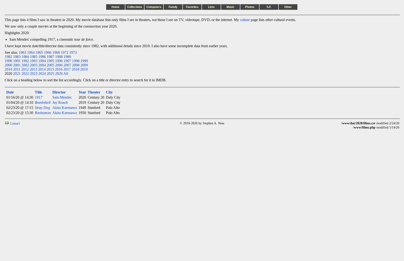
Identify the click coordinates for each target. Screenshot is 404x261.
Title (38, 92)
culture (245, 20)
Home (115, 7)
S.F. (269, 7)
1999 (84, 61)
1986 (42, 57)
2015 (50, 69)
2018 (75, 69)
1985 (33, 57)
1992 (25, 61)
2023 (33, 73)
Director (59, 92)
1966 (47, 52)
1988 (59, 57)
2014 (42, 69)
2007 (67, 65)
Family (173, 7)
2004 (42, 65)
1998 (75, 61)
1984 (25, 57)
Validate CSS (332, 123)
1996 (59, 61)
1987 (50, 57)
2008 (75, 65)
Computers (153, 7)
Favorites (192, 7)
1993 (33, 61)
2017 (67, 69)
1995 (50, 61)
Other (288, 7)
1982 (8, 57)
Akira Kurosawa (64, 108)
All (65, 73)
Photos (249, 7)
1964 (31, 52)
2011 (16, 69)
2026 (59, 73)
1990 (8, 61)
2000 (8, 65)
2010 (8, 69)
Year (82, 92)
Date (10, 92)
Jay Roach (60, 102)
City (109, 92)
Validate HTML (30, 123)
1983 (17, 57)
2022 (25, 73)
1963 (22, 52)
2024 (42, 73)
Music (230, 7)
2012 (25, 69)
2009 (84, 65)
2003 (33, 65)
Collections (134, 7)
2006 (59, 65)
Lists (211, 7)
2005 (50, 65)
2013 (33, 69)
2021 (17, 73)
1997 (67, 61)
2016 (58, 69)
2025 (50, 73)
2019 (84, 69)
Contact (15, 123)
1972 (64, 52)
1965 (39, 52)
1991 (17, 61)
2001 (17, 65)
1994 (42, 61)
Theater (94, 92)
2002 (25, 65)
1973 (73, 52)
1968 (56, 52)
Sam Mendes (62, 97)
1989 (67, 57)
